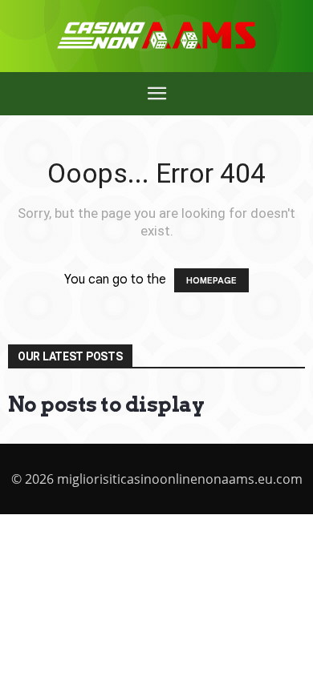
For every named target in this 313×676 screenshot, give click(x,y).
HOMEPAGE (211, 280)
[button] (156, 93)
